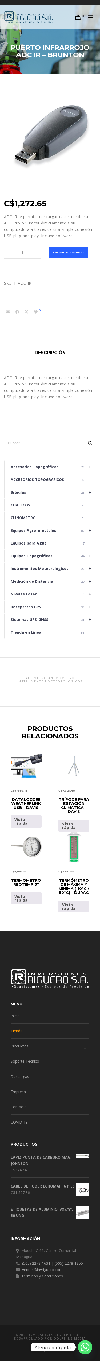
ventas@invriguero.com (42, 1269)
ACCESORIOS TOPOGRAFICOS (47, 479)
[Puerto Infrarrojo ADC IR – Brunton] (8, 312)
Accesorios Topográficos (51, 466)
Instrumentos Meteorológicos (51, 568)
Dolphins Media (70, 1338)
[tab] (50, 353)
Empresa (18, 1091)
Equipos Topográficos (51, 555)
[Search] (90, 444)
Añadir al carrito (68, 252)
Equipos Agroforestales (51, 530)
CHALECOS (47, 504)
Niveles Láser (51, 594)
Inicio (15, 1015)
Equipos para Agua (47, 543)
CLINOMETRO (47, 517)
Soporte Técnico (25, 1061)
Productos (20, 1046)
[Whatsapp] (85, 1347)
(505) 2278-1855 (69, 1263)
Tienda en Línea (47, 632)
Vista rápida (21, 821)
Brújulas (51, 492)
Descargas (20, 1076)
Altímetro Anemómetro (50, 678)
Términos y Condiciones (42, 1276)
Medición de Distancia (51, 581)
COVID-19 (19, 1122)
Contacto (19, 1106)
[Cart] (78, 17)
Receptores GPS (51, 606)
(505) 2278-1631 (36, 1263)
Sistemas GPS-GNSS (51, 619)
